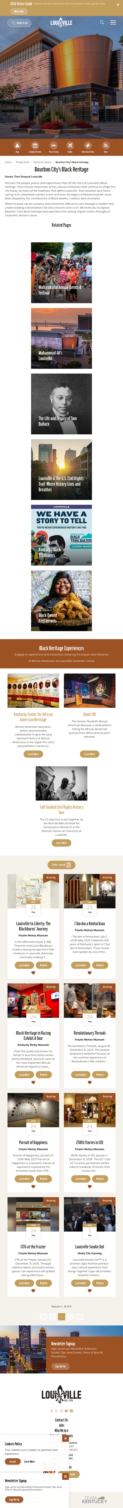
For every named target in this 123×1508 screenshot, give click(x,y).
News (105, 152)
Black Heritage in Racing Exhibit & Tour (33, 1035)
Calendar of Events (35, 152)
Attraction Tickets (88, 152)
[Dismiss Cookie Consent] (65, 1438)
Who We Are (61, 1430)
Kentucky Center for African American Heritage (33, 717)
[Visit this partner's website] (95, 1499)
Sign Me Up (60, 1366)
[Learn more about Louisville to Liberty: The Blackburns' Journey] (33, 891)
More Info (19, 11)
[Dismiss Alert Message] (118, 4)
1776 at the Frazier (33, 1246)
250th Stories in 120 (89, 1142)
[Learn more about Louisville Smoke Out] (89, 1214)
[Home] (61, 22)
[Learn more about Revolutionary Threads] (89, 1000)
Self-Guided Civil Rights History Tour (61, 809)
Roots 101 (89, 714)
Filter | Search (59, 864)
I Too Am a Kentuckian (89, 923)
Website (44, 965)
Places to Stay (53, 152)
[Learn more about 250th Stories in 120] (89, 1110)
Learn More (33, 754)
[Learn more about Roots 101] (89, 691)
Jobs (61, 1425)
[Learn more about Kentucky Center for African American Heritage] (33, 691)
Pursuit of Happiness (33, 1142)
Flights (70, 152)
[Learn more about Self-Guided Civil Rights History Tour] (61, 783)
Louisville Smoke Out (89, 1246)
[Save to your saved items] (33, 972)
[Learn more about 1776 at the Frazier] (33, 1214)
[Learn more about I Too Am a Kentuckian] (89, 891)
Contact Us (61, 1420)
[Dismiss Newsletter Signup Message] (65, 1476)
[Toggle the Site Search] (102, 22)
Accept (13, 1461)
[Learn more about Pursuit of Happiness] (33, 1110)
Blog (17, 152)
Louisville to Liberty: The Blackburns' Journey (33, 926)
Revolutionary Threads (90, 1033)
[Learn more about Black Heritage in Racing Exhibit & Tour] (33, 1000)
